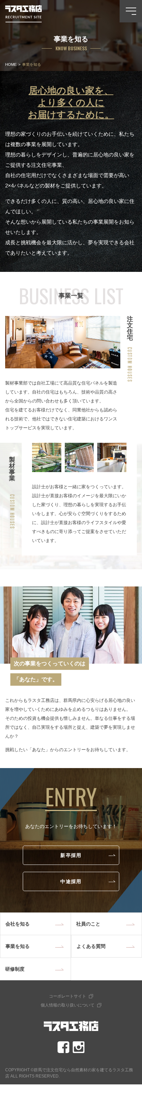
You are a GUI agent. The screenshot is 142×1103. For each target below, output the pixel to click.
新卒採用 (71, 855)
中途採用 (71, 881)
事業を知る (18, 946)
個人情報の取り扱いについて (67, 1005)
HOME (11, 64)
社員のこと (88, 924)
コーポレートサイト (67, 996)
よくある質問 (91, 946)
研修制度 (14, 969)
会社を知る (18, 924)
